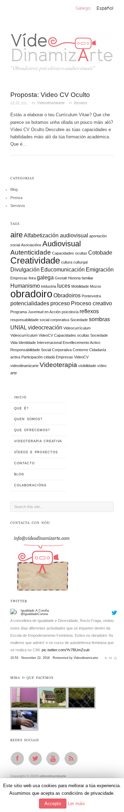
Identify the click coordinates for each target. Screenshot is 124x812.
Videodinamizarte (51, 103)
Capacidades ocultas (69, 253)
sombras (99, 319)
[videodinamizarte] (62, 45)
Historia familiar (80, 278)
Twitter (37, 758)
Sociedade (79, 320)
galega (45, 277)
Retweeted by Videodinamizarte (75, 646)
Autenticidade (30, 252)
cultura (66, 262)
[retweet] (110, 646)
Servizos (80, 103)
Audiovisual (61, 243)
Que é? (21, 408)
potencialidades (29, 303)
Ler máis (76, 803)
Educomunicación (63, 270)
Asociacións (31, 245)
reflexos (89, 311)
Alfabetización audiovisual (56, 235)
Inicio (20, 397)
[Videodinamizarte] (14, 661)
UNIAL (18, 327)
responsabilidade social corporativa (39, 320)
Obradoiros (67, 295)
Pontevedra (91, 296)
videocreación (45, 327)
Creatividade (35, 260)
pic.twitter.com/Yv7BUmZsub (66, 638)
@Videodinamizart (33, 662)
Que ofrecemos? (32, 430)
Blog (14, 189)
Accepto (52, 803)
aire (16, 234)
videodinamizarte (24, 366)
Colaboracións (30, 485)
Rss (73, 758)
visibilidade (87, 366)
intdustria (48, 286)
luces (63, 286)
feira (32, 278)
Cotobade (100, 253)
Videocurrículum (77, 328)
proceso (60, 303)
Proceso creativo (91, 303)
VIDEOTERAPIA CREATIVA (38, 441)
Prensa (16, 198)
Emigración (100, 270)
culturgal (80, 262)
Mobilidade (80, 286)
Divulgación (25, 270)
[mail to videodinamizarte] (41, 561)
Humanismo (25, 286)
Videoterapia (58, 364)
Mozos (95, 286)
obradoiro (31, 293)
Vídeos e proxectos (36, 452)
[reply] (106, 646)
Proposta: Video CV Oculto (50, 94)
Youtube (55, 758)
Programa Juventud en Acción (35, 312)
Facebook (19, 758)
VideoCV (81, 357)
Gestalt (61, 278)
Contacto (24, 463)
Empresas (19, 278)
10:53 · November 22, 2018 (30, 646)
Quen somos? (28, 419)
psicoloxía (70, 312)
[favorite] (115, 646)
